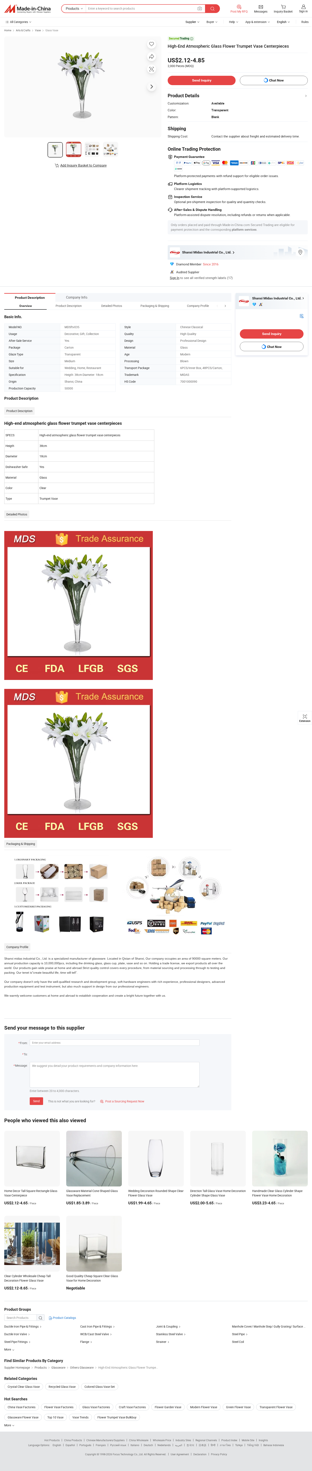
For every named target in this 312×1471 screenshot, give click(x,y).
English (57, 1445)
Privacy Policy (219, 1454)
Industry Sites (183, 1440)
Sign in (303, 11)
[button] (217, 306)
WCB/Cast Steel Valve (94, 1334)
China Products (73, 1440)
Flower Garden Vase (168, 1407)
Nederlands (164, 1445)
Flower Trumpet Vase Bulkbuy (116, 1417)
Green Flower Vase (238, 1407)
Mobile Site (248, 1440)
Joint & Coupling (167, 1326)
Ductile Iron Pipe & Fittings (21, 1326)
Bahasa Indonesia (273, 1445)
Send (36, 1101)
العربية (178, 1445)
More (8, 1425)
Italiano (135, 1445)
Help (232, 22)
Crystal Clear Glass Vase (24, 1387)
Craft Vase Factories (132, 1407)
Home (7, 30)
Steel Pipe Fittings (16, 1342)
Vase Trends (80, 1417)
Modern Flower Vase (203, 1407)
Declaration (200, 1454)
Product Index (229, 1440)
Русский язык (118, 1445)
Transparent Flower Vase (276, 1407)
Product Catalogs (64, 1318)
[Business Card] (302, 315)
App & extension (256, 22)
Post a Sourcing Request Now (122, 1101)
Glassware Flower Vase (23, 1417)
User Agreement (180, 1454)
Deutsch (148, 1445)
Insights (263, 1440)
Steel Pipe (238, 1334)
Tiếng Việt (253, 1445)
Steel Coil (238, 1342)
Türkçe (239, 1445)
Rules (305, 22)
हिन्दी (213, 1445)
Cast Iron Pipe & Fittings (96, 1326)
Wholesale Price (162, 1440)
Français (101, 1445)
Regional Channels (206, 1440)
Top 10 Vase (55, 1417)
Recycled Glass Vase (62, 1387)
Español (70, 1445)
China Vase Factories (21, 1407)
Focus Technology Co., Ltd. (128, 1454)
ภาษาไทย (225, 1445)
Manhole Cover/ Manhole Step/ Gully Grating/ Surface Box (270, 1326)
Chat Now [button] (276, 80)
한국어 (190, 1445)
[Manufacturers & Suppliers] (27, 8)
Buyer (210, 22)
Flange (84, 1342)
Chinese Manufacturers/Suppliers (105, 1440)
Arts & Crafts (23, 30)
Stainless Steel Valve (169, 1334)
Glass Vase (51, 30)
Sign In (174, 278)
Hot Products (52, 1440)
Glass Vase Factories (96, 1407)
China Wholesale (138, 1440)
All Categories (19, 22)
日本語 (202, 1445)
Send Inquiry (201, 80)
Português (85, 1445)
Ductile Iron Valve (15, 1334)
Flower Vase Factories (58, 1407)
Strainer (161, 1342)
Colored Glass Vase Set (99, 1387)
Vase (38, 30)
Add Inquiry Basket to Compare (83, 165)
